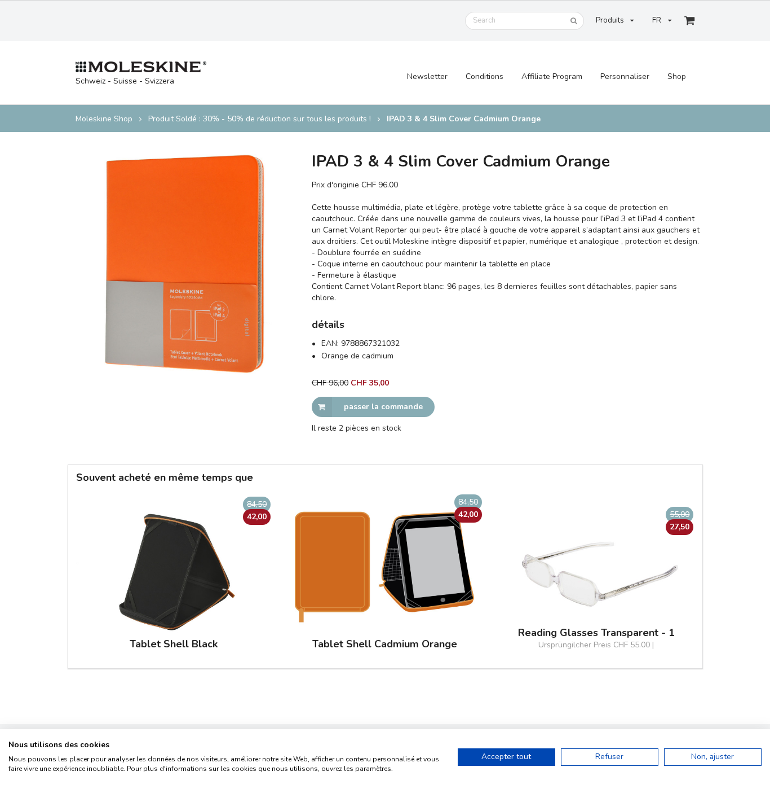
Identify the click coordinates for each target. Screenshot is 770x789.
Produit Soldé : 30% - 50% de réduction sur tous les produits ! (259, 119)
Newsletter (427, 76)
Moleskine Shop (104, 119)
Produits (610, 20)
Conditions (484, 76)
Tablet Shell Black (174, 644)
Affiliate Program (551, 76)
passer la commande (383, 406)
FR (656, 20)
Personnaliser (624, 76)
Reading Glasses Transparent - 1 (596, 632)
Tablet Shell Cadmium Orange (384, 644)
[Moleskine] (141, 67)
